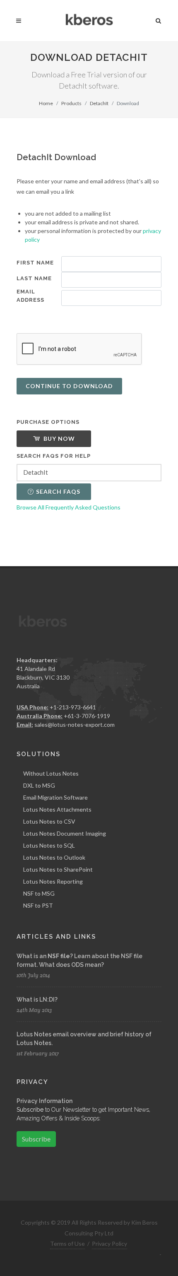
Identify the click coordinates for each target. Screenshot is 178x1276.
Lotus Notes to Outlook (54, 857)
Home (46, 103)
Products (71, 103)
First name (35, 263)
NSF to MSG (39, 893)
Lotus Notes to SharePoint (58, 869)
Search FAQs (58, 491)
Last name (34, 278)
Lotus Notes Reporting (53, 881)
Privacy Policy (109, 1243)
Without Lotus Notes (51, 773)
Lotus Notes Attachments (57, 809)
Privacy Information (44, 1101)
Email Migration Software (55, 797)
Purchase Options (48, 422)
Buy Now (58, 438)
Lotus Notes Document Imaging (64, 833)
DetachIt (99, 103)
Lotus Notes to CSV (49, 821)
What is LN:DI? (37, 999)
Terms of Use (67, 1243)
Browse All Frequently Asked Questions (68, 507)
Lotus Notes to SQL (49, 845)
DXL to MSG (39, 785)
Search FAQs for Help (54, 456)
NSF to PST (38, 905)
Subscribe (36, 1139)
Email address (30, 295)
